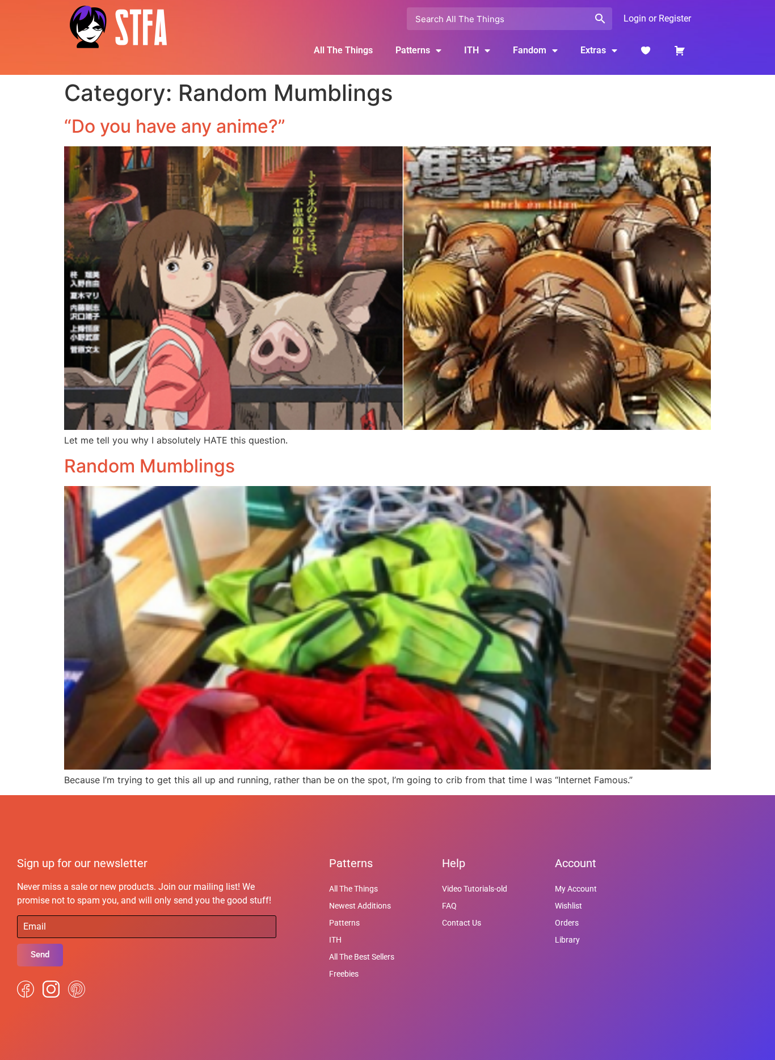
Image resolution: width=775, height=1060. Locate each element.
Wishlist (568, 905)
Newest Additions (360, 905)
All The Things (343, 50)
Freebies (344, 973)
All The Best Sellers (361, 956)
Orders (567, 922)
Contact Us (461, 922)
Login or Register (657, 18)
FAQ (449, 905)
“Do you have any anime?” (174, 126)
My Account (576, 888)
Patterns (344, 922)
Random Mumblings (149, 466)
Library (567, 939)
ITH (471, 50)
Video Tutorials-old (474, 888)
